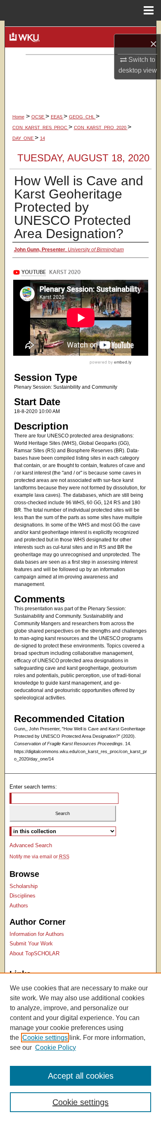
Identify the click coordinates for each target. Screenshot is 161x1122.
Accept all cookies (81, 1075)
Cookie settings (45, 1037)
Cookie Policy (55, 1047)
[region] (80, 1047)
